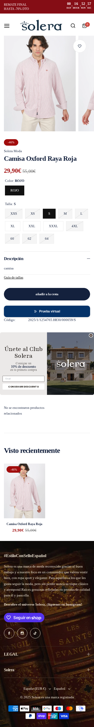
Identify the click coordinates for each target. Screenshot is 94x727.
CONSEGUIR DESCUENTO (23, 386)
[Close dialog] (91, 335)
